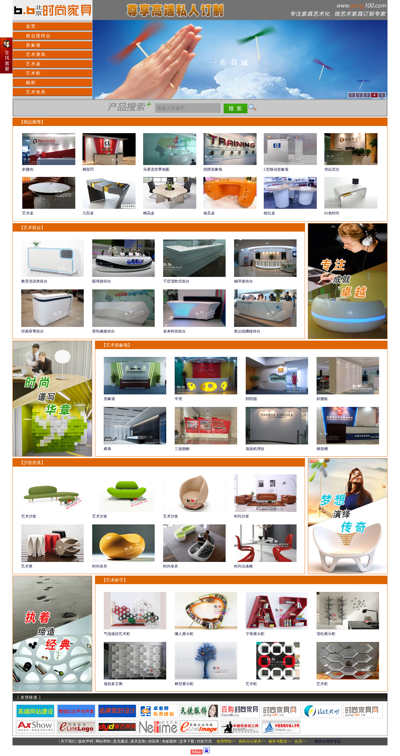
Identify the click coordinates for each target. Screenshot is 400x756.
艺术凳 (26, 566)
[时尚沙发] (265, 510)
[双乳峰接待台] (123, 325)
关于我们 (68, 741)
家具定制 (138, 741)
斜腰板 (322, 399)
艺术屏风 (36, 54)
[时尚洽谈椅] (265, 560)
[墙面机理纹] (277, 443)
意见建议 (120, 741)
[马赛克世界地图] (169, 164)
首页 (31, 26)
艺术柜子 (114, 580)
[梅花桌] (169, 207)
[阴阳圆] (277, 393)
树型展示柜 (184, 684)
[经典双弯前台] (52, 325)
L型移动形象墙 (276, 169)
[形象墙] (135, 393)
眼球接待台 (101, 281)
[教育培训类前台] (52, 275)
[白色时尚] (351, 207)
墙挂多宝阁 (113, 684)
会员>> (300, 741)
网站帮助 (103, 741)
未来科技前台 (174, 331)
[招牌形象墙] (230, 164)
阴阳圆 (251, 399)
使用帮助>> (226, 741)
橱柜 (31, 82)
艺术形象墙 (117, 345)
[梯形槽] (348, 443)
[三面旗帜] (206, 443)
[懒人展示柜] (206, 628)
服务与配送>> (280, 741)
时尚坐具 (99, 566)
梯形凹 (88, 169)
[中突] (206, 393)
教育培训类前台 (34, 281)
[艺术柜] (277, 678)
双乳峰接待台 (103, 331)
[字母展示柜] (277, 628)
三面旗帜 (182, 449)
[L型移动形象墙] (290, 164)
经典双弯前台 (32, 331)
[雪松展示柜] (348, 628)
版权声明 (85, 741)
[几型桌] (109, 207)
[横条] (135, 443)
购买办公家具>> (252, 741)
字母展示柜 (255, 634)
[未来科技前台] (194, 325)
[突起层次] (351, 164)
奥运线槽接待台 (247, 331)
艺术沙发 (28, 516)
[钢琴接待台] (265, 275)
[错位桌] (290, 207)
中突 (178, 399)
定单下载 (186, 741)
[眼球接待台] (123, 275)
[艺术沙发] (52, 510)
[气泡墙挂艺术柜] (135, 628)
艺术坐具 (36, 92)
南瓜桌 (209, 213)
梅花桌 (148, 213)
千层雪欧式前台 (176, 281)
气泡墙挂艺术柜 (117, 634)
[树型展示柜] (206, 678)
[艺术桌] (48, 207)
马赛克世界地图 (156, 169)
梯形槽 (322, 449)
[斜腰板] (348, 393)
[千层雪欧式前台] (194, 275)
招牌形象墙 (212, 169)
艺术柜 (33, 73)
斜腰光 (27, 169)
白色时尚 (331, 213)
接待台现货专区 (328, 741)
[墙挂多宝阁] (135, 678)
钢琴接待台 (243, 281)
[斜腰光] (48, 164)
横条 (107, 449)
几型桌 (88, 213)
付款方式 (204, 741)
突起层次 (331, 169)
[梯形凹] (109, 164)
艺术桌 (33, 64)
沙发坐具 (32, 462)
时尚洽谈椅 (243, 566)
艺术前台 (32, 227)
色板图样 (169, 741)
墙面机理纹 (255, 449)
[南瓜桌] (230, 207)
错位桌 (269, 213)
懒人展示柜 (184, 634)
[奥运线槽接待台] (265, 325)
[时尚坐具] (123, 560)
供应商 (153, 741)
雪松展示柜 (326, 634)
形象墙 (33, 45)
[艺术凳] (52, 560)
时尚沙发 (241, 516)
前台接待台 (38, 35)
